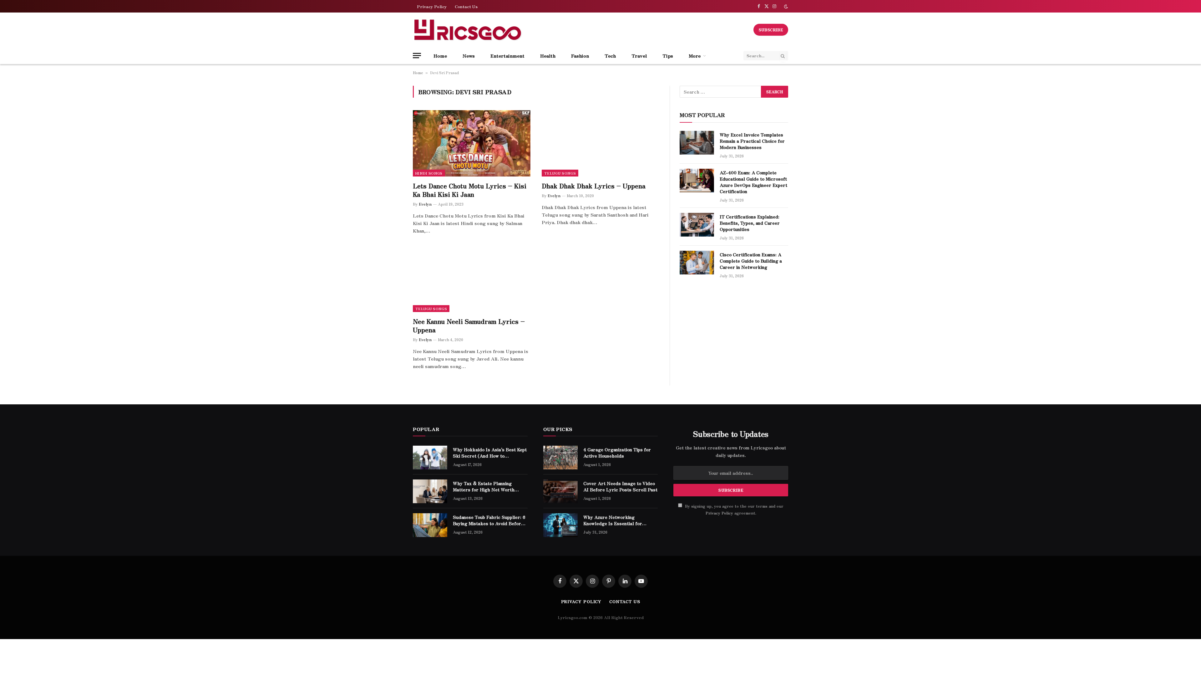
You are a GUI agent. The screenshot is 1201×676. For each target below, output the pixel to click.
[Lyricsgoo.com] (467, 29)
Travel (639, 55)
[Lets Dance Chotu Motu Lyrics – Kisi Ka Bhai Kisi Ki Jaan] (471, 143)
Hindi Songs (429, 173)
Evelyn (425, 204)
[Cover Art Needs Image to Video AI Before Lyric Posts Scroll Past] (560, 491)
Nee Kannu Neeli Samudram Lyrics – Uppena (469, 325)
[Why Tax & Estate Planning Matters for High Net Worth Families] (430, 491)
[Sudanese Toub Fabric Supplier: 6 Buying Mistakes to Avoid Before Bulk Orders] (430, 525)
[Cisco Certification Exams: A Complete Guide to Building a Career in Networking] (697, 262)
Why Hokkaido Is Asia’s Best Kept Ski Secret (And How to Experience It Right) (490, 452)
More (695, 55)
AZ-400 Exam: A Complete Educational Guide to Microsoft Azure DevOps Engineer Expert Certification (753, 181)
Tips (667, 55)
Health (547, 55)
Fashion (580, 55)
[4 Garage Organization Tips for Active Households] (560, 457)
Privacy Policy (432, 6)
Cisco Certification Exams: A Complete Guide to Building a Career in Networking (751, 260)
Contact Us (466, 6)
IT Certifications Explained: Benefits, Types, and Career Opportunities (750, 222)
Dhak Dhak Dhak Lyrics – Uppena (594, 186)
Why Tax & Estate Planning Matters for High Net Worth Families (483, 486)
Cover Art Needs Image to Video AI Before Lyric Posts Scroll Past (620, 486)
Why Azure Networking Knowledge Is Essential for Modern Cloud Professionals (614, 520)
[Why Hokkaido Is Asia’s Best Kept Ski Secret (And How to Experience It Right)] (430, 457)
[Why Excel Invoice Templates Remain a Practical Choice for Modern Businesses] (697, 143)
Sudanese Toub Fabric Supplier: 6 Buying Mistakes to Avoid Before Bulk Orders (489, 520)
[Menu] (417, 56)
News (469, 55)
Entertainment (507, 55)
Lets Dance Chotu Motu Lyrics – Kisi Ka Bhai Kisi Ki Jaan (469, 190)
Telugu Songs (560, 173)
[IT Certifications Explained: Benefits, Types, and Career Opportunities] (697, 225)
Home (440, 55)
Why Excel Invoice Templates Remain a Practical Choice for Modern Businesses (752, 140)
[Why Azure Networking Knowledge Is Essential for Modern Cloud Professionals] (560, 525)
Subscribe (771, 29)
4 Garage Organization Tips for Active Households (617, 452)
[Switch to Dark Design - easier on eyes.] (785, 6)
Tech (610, 55)
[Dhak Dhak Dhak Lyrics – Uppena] (600, 143)
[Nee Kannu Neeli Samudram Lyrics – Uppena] (471, 279)
